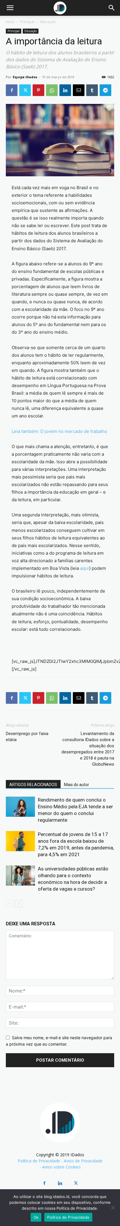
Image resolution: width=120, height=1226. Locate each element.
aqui (84, 568)
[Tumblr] (92, 90)
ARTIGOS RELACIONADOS (33, 784)
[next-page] (18, 903)
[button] (10, 8)
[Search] (112, 8)
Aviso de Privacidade (83, 1161)
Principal (27, 21)
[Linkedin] (65, 90)
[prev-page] (9, 903)
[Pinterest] (38, 90)
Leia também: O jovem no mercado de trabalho (59, 431)
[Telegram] (105, 90)
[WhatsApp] (52, 90)
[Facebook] (11, 90)
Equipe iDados (25, 77)
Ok (36, 1217)
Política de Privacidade (39, 1161)
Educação (48, 21)
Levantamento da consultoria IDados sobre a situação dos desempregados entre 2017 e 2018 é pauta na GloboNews (87, 749)
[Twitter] (25, 90)
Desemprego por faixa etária (27, 736)
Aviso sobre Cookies (61, 1167)
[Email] (78, 90)
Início (10, 21)
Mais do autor (76, 784)
